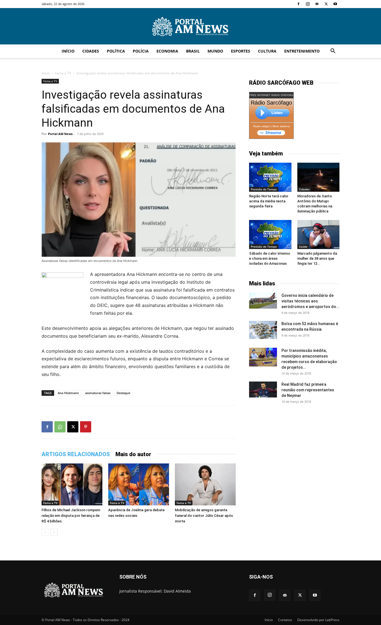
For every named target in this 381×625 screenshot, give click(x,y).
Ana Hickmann (68, 393)
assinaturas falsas (97, 393)
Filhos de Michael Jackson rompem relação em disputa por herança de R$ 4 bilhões (71, 515)
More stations (281, 126)
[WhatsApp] (60, 426)
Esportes (240, 51)
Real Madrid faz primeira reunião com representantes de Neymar (307, 390)
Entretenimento (302, 51)
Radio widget (261, 126)
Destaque (123, 393)
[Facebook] (298, 4)
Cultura (267, 51)
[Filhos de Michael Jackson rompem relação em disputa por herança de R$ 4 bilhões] (72, 484)
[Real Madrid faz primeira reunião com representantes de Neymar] (263, 389)
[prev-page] (45, 532)
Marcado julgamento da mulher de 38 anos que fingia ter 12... (317, 258)
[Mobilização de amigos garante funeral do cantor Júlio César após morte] (205, 484)
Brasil (193, 51)
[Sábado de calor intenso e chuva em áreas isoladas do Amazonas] (270, 234)
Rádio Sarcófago (271, 103)
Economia (167, 51)
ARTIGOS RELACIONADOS (76, 454)
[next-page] (53, 532)
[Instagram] (307, 4)
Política (116, 51)
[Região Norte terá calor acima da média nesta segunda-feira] (270, 177)
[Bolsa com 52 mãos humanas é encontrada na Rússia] (263, 330)
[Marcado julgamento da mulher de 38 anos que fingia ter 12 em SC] (318, 234)
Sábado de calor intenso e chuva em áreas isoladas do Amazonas (269, 258)
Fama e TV (63, 73)
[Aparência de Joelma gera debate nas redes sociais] (138, 484)
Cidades (90, 51)
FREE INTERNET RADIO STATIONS (271, 95)
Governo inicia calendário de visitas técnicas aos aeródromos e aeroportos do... (310, 301)
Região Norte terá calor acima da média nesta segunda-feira (268, 201)
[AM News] (190, 26)
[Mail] (317, 4)
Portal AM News (60, 134)
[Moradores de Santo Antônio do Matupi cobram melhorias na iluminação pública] (318, 177)
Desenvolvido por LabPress (318, 619)
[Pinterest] (85, 426)
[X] (326, 4)
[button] (332, 51)
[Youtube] (335, 4)
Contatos (285, 619)
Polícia (141, 51)
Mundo (215, 51)
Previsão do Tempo (264, 189)
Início (68, 51)
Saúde (303, 246)
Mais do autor (133, 454)
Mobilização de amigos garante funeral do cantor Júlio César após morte (204, 515)
